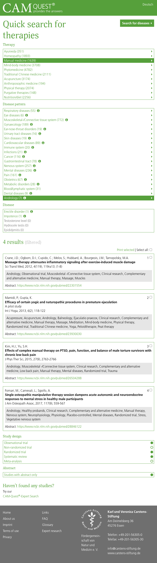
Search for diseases (135, 23)
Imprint (7, 525)
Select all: (143, 250)
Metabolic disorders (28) (20, 184)
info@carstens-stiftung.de (124, 548)
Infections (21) (13, 152)
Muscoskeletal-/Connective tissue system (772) (34, 120)
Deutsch (148, 4)
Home (7, 512)
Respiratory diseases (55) (20, 111)
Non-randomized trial (18, 447)
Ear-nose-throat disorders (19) (23, 129)
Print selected (125, 250)
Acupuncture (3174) (17, 79)
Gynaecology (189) (16, 124)
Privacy (7, 537)
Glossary (47, 525)
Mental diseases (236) (18, 170)
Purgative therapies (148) (20, 93)
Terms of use (11, 531)
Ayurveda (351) (14, 51)
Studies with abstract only (20, 475)
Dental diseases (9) (16, 193)
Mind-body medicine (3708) (22, 65)
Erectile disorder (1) (16, 211)
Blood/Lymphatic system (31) (22, 189)
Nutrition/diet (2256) (17, 97)
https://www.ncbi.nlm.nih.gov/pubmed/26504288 (49, 378)
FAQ (45, 518)
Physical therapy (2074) (19, 88)
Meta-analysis (13, 461)
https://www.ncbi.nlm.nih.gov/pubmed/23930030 (49, 334)
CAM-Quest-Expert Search (21, 496)
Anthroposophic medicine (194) (24, 83)
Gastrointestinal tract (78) (21, 161)
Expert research (52, 531)
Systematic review (15, 456)
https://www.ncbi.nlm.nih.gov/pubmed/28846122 (49, 426)
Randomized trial (15, 452)
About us (9, 518)
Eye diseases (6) (14, 115)
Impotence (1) (13, 216)
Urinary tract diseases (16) (21, 134)
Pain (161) (11, 175)
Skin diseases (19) (15, 138)
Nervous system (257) (18, 166)
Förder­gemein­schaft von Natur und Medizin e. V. (90, 543)
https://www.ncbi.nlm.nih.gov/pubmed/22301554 (49, 285)
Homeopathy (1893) (17, 56)
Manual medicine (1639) (20, 60)
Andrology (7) (13, 198)
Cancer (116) (12, 156)
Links (45, 512)
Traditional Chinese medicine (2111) (27, 74)
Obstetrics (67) (13, 179)
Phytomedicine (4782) (18, 70)
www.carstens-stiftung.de (124, 553)
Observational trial (16, 443)
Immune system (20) (17, 147)
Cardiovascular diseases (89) (22, 143)
